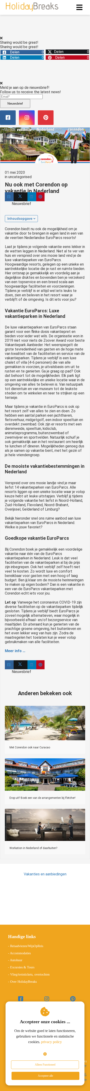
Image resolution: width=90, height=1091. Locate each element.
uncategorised (20, 177)
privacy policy (51, 1042)
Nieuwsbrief (15, 103)
